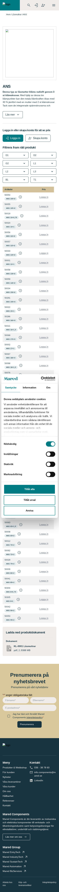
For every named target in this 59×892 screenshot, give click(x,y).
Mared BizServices (12, 871)
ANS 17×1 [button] (10, 348)
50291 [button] (7, 298)
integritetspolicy (35, 717)
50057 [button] (7, 242)
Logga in (43, 197)
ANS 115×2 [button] (10, 245)
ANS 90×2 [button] (10, 610)
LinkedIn (38, 780)
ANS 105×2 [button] (11, 208)
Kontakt (6, 805)
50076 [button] (7, 373)
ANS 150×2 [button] (11, 292)
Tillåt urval (30, 500)
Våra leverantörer (12, 781)
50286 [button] (7, 316)
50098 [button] (7, 363)
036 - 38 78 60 (41, 767)
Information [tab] (29, 387)
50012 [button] (7, 541)
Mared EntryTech (11, 852)
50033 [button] (7, 251)
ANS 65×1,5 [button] (11, 526)
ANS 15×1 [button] (10, 311)
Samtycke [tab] (10, 387)
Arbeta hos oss (7, 883)
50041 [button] (7, 579)
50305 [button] (7, 597)
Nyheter (7, 777)
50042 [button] (7, 607)
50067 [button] (7, 354)
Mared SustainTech (13, 861)
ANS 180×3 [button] (11, 358)
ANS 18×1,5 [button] (11, 367)
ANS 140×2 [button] (11, 283)
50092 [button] (7, 550)
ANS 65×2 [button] (10, 536)
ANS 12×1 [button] (10, 264)
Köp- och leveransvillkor (25, 883)
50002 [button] (7, 345)
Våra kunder (9, 786)
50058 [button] (7, 270)
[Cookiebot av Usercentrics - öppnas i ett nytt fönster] (41, 378)
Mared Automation (12, 866)
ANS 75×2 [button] (10, 564)
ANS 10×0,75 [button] (11, 217)
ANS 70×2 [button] (10, 545)
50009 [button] (7, 569)
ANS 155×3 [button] (11, 302)
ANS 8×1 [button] (9, 601)
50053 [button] (7, 616)
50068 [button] (7, 335)
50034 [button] (7, 288)
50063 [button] (7, 522)
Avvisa (29, 510)
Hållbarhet (8, 796)
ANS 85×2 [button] (10, 582)
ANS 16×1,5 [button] (11, 330)
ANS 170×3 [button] (11, 339)
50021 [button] (7, 326)
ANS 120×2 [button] (11, 255)
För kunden (9, 772)
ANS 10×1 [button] (10, 227)
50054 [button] (7, 195)
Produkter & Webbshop (15, 767)
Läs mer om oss (13, 836)
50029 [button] (7, 560)
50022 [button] (7, 307)
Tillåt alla (29, 489)
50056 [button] (7, 232)
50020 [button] (7, 223)
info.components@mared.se (45, 774)
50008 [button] (7, 532)
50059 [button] (7, 279)
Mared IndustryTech (13, 857)
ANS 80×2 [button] (10, 573)
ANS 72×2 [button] (10, 554)
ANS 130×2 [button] (11, 274)
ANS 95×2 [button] (10, 620)
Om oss (7, 791)
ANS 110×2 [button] (10, 236)
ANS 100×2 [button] (11, 199)
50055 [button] (7, 204)
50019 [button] (7, 214)
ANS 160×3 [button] (11, 320)
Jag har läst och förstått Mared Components (28, 716)
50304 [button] (7, 588)
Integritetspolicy (49, 882)
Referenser (8, 800)
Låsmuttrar (16, 14)
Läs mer (10, 114)
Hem (8, 14)
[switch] (50, 454)
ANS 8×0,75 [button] (11, 592)
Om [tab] (48, 387)
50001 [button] (7, 260)
